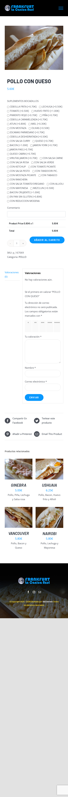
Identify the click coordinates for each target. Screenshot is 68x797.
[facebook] (28, 592)
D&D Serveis (48, 601)
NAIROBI (49, 533)
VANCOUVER (18, 533)
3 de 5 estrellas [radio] (43, 326)
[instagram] (34, 592)
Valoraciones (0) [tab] (12, 274)
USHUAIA (49, 485)
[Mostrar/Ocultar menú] (61, 8)
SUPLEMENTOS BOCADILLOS (23, 101)
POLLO (22, 256)
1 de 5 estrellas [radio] (29, 326)
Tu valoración (33, 336)
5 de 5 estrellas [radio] (57, 326)
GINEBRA (18, 485)
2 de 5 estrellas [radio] (36, 326)
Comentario (13, 207)
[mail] (39, 592)
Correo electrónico (36, 381)
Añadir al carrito (47, 240)
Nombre (30, 367)
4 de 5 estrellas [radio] (50, 326)
